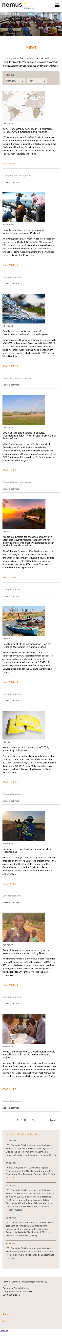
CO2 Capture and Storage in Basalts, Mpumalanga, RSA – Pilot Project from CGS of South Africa (29, 435)
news (28, 175)
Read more (9, 163)
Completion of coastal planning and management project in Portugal (23, 232)
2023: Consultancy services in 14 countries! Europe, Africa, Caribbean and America (27, 130)
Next (53, 1119)
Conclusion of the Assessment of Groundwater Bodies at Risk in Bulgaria (25, 333)
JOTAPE (4, 1330)
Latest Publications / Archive (22, 1133)
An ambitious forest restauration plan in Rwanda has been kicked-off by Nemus (25, 952)
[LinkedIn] (3, 1321)
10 (33, 1119)
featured (19, 175)
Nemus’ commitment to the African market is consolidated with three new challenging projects (28, 1054)
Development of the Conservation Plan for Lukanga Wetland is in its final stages (26, 645)
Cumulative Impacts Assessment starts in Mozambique (27, 850)
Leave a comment (11, 182)
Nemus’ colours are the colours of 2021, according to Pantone (25, 749)
